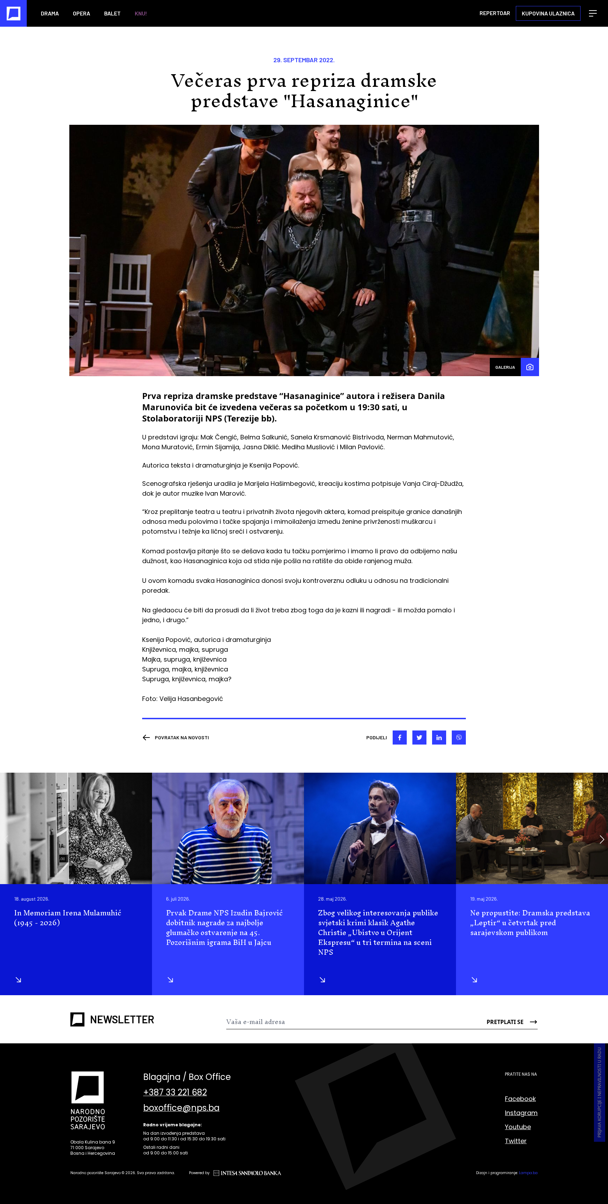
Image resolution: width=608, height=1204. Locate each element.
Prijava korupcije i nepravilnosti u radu (599, 1093)
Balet (112, 13)
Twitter (516, 1141)
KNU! (141, 13)
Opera (81, 13)
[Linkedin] (439, 737)
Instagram (521, 1112)
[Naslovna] (13, 13)
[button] (601, 839)
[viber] (459, 737)
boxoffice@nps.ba (181, 1108)
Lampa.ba (528, 1173)
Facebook (520, 1098)
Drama (50, 13)
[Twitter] (419, 737)
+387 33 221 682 (175, 1092)
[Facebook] (400, 737)
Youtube (518, 1126)
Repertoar (495, 12)
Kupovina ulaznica (548, 13)
